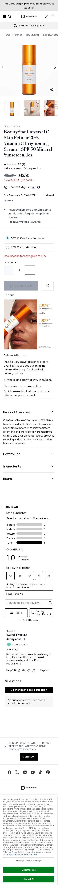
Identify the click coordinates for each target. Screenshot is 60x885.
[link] (46, 16)
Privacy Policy (13, 854)
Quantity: (10, 262)
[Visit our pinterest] (48, 772)
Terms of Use (30, 854)
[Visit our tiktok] (40, 772)
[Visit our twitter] (17, 772)
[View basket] (52, 16)
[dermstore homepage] (29, 16)
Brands (18, 34)
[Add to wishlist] (48, 286)
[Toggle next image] (55, 67)
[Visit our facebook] (9, 772)
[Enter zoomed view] (52, 89)
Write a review (12, 168)
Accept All (29, 878)
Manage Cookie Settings (29, 860)
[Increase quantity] (30, 270)
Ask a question (32, 168)
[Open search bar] (9, 16)
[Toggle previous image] (2, 67)
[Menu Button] (3, 16)
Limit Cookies (29, 869)
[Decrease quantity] (9, 270)
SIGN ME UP (28, 756)
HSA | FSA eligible (19, 187)
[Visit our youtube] (32, 772)
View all (50, 195)
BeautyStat (32, 34)
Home (7, 34)
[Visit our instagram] (25, 772)
